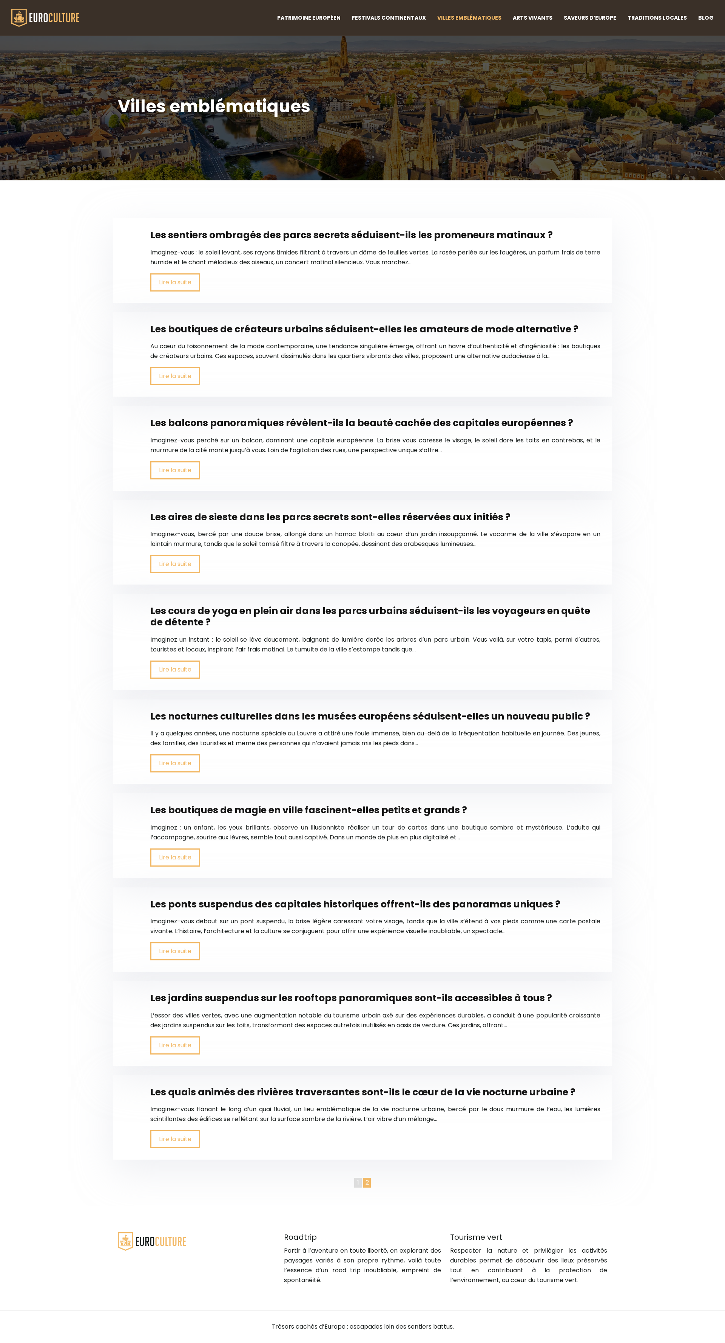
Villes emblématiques (469, 18)
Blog (706, 18)
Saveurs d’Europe (590, 18)
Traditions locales (657, 18)
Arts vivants (532, 18)
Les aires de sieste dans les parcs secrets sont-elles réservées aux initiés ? (330, 517)
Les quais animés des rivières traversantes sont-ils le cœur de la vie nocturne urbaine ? (362, 1092)
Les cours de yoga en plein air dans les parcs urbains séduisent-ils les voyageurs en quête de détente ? (370, 616)
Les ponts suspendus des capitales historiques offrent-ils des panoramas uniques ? (355, 904)
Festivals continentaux (389, 18)
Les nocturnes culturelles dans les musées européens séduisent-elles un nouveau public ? (370, 716)
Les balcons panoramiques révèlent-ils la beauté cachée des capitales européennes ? (361, 423)
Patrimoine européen (309, 18)
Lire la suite (175, 282)
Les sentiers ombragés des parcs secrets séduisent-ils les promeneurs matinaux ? (351, 235)
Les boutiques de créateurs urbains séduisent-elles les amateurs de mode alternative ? (364, 329)
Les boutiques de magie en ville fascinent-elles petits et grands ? (308, 810)
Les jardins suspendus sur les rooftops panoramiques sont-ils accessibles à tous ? (351, 998)
